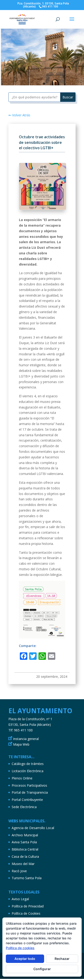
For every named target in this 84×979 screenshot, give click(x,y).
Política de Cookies (26, 913)
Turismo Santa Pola (27, 878)
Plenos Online (22, 778)
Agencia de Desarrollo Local (33, 828)
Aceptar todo (24, 959)
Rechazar (62, 959)
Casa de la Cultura (25, 856)
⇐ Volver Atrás (19, 115)
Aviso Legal (20, 899)
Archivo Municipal (25, 835)
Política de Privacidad (28, 906)
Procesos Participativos (29, 785)
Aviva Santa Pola (24, 842)
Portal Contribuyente (27, 799)
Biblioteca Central (25, 849)
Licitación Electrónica (27, 771)
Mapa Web (21, 744)
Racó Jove (19, 871)
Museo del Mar (23, 863)
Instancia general (26, 739)
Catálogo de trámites (28, 763)
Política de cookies (20, 948)
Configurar (42, 969)
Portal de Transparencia (30, 792)
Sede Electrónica (24, 807)
